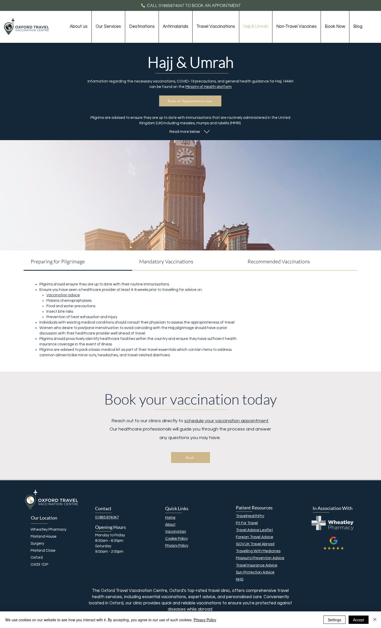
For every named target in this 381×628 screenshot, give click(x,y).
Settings (334, 619)
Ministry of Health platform (208, 87)
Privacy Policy (205, 619)
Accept (358, 619)
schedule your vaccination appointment (226, 420)
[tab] (78, 262)
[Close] (375, 620)
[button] (108, 27)
